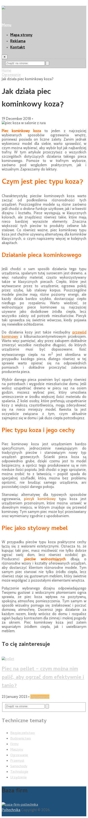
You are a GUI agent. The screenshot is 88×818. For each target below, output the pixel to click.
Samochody (18, 766)
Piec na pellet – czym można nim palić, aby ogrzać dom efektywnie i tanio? (43, 677)
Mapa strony (21, 35)
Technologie (19, 772)
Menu (6, 25)
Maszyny (16, 750)
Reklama (17, 41)
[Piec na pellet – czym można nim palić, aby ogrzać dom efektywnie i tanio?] (44, 659)
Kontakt (17, 48)
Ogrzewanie (11, 75)
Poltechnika (11, 810)
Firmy (14, 744)
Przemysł (17, 761)
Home (6, 70)
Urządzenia (18, 777)
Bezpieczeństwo (22, 733)
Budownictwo (20, 739)
